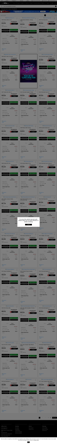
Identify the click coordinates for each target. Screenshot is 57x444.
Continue (28, 224)
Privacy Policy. (36, 440)
